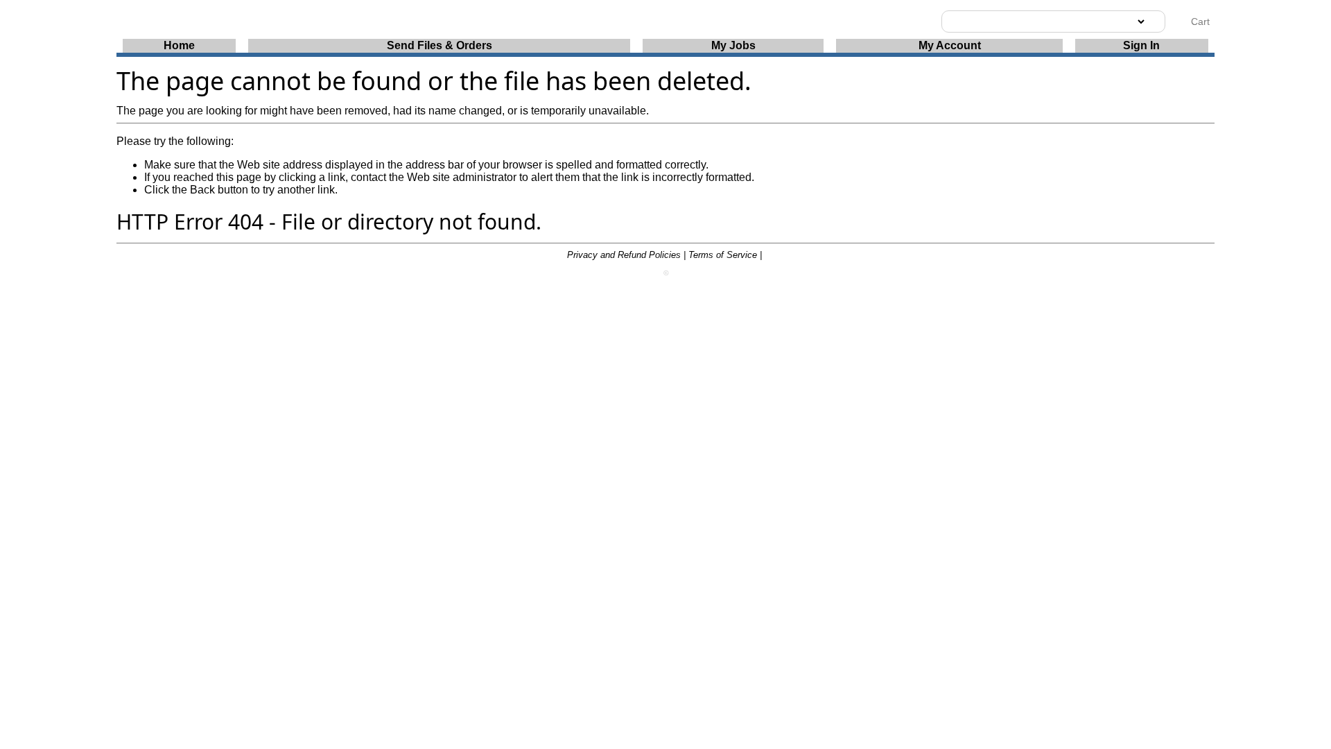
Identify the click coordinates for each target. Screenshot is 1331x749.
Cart (1199, 21)
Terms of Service (722, 255)
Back (202, 190)
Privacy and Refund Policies (624, 255)
